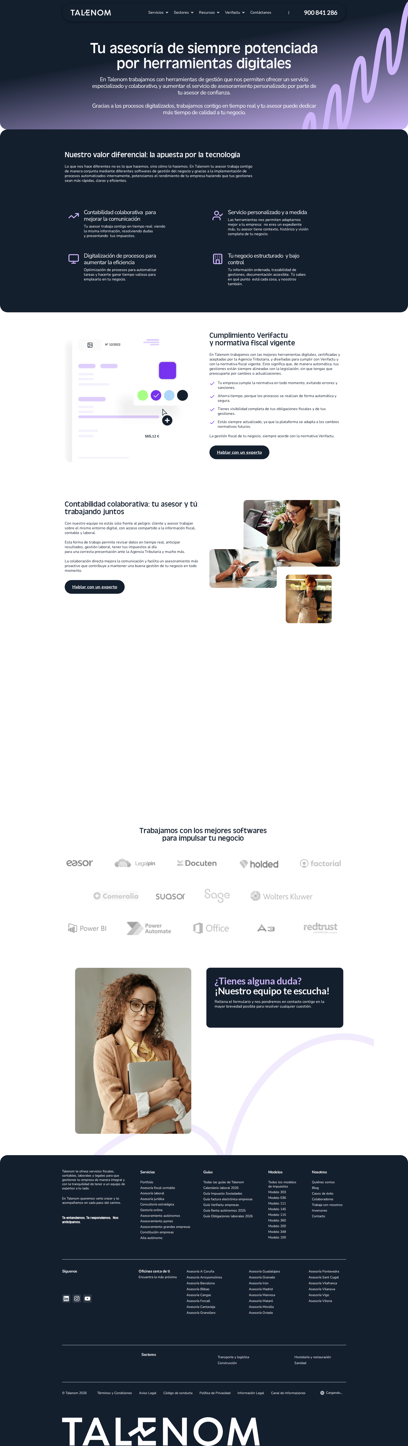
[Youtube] (87, 1305)
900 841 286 (320, 12)
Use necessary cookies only (359, 1434)
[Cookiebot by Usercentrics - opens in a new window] (40, 1436)
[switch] (145, 1436)
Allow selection (359, 1419)
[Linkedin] (66, 1305)
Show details (255, 1437)
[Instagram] (77, 1305)
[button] (158, 12)
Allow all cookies (359, 1405)
